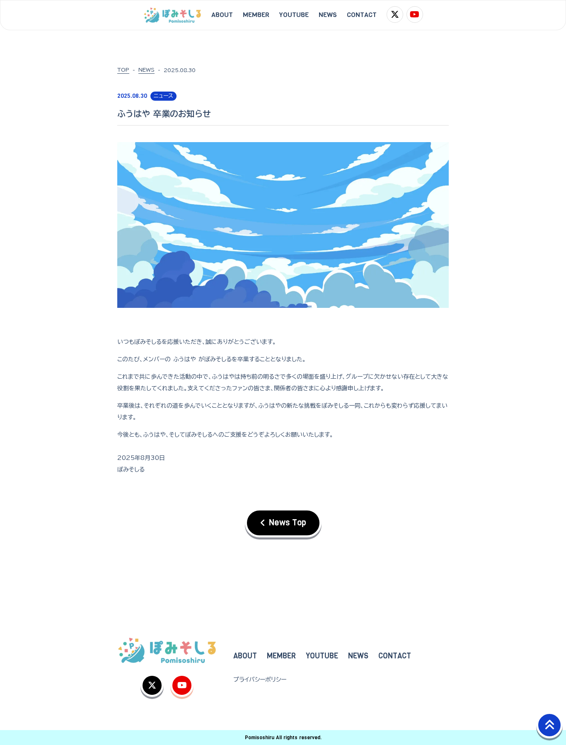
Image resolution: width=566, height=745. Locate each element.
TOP (123, 69)
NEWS (146, 69)
